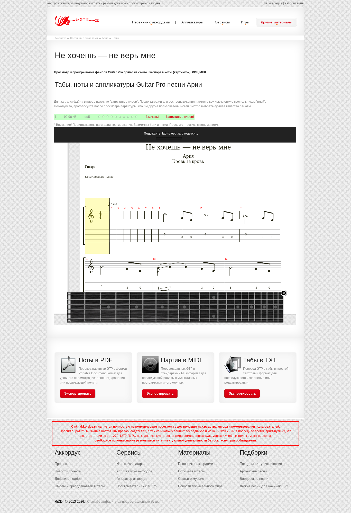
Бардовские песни (254, 479)
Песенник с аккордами (84, 38)
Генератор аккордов (131, 479)
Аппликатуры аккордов (134, 471)
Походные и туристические (261, 464)
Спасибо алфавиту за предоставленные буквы (123, 501)
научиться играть (87, 3)
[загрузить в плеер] (180, 117)
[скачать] (152, 117)
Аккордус (60, 38)
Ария (105, 38)
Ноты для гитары (191, 471)
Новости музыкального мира (200, 486)
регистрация (273, 3)
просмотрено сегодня (145, 3)
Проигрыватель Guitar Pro (136, 486)
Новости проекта (68, 471)
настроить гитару (60, 3)
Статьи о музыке (191, 479)
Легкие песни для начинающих (264, 486)
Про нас (61, 464)
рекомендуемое (114, 3)
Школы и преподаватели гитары (80, 486)
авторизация (294, 3)
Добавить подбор (68, 479)
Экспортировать (77, 393)
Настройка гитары (130, 464)
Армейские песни (253, 471)
